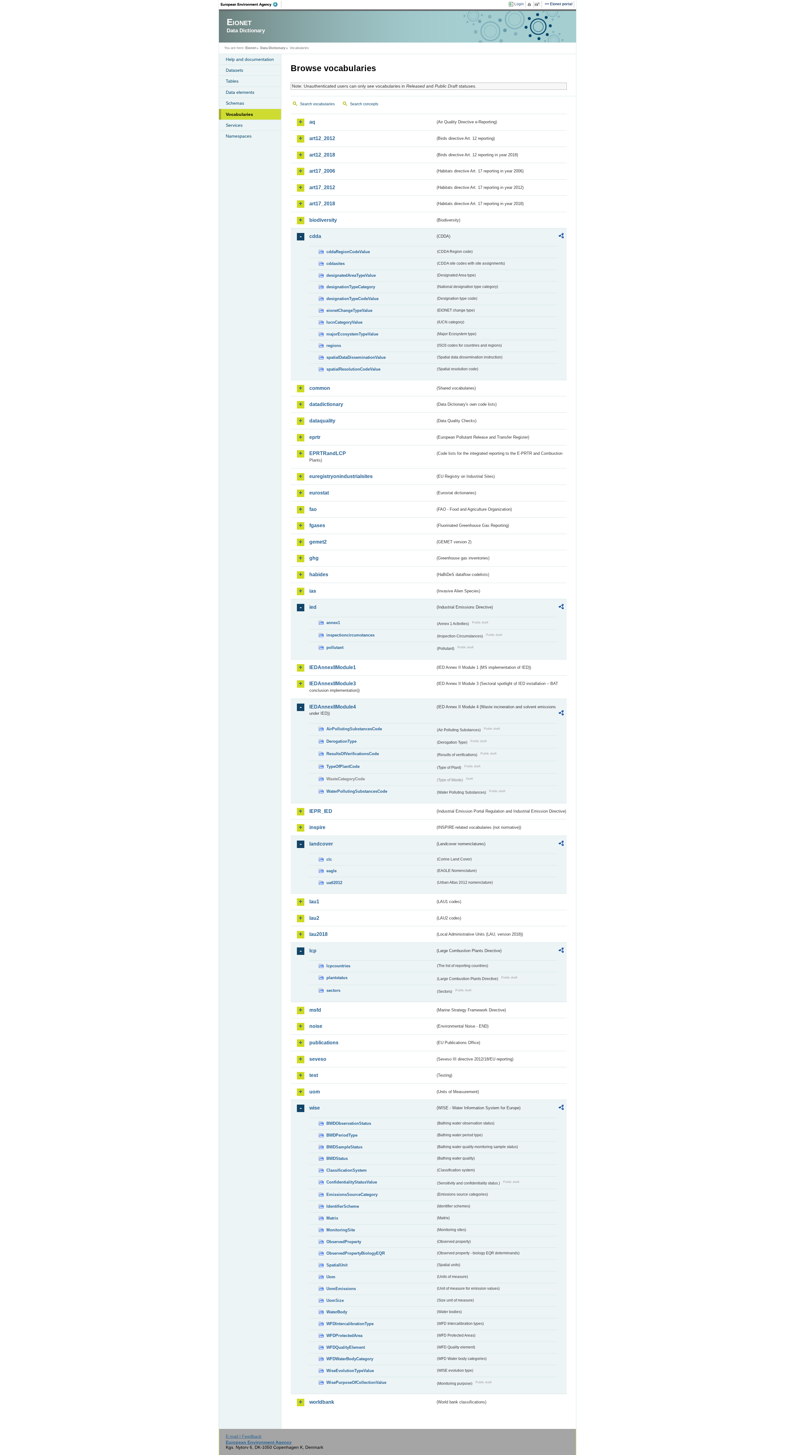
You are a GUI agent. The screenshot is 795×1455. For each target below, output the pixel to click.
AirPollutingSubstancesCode (354, 729)
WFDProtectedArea (344, 1335)
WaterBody (336, 1312)
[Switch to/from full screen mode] (538, 4)
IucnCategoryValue (344, 322)
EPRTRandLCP (327, 453)
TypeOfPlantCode (343, 766)
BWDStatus (337, 1158)
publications (323, 1042)
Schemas (235, 103)
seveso (317, 1059)
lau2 (314, 918)
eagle (331, 871)
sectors (333, 990)
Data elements (240, 92)
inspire (317, 827)
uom (314, 1091)
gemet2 (318, 542)
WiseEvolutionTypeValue (350, 1370)
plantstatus (337, 977)
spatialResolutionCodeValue (353, 369)
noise (315, 1026)
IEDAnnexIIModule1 (332, 667)
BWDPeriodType (341, 1135)
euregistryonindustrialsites (341, 476)
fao (313, 509)
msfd (315, 1010)
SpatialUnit (337, 1265)
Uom (330, 1277)
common (319, 388)
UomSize (335, 1300)
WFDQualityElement (345, 1347)
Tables (232, 81)
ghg (314, 558)
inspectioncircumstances (350, 635)
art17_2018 (322, 203)
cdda (315, 236)
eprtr (314, 437)
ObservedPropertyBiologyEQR (355, 1253)
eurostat (319, 492)
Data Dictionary (272, 48)
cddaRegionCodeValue (348, 251)
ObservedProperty (343, 1241)
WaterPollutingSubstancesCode (356, 791)
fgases (317, 525)
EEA (251, 4)
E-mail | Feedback (243, 1436)
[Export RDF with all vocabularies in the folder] (561, 236)
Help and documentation (250, 59)
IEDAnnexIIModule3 (332, 683)
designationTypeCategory (350, 287)
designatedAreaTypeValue (351, 275)
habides (318, 574)
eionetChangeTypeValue (349, 310)
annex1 (333, 622)
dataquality (322, 420)
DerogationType (341, 741)
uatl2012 (334, 882)
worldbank (321, 1402)
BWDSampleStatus (344, 1147)
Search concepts (364, 104)
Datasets (234, 70)
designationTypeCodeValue (352, 298)
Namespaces (239, 136)
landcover (321, 843)
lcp (312, 950)
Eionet (250, 48)
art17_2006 (322, 171)
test (313, 1075)
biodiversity (323, 220)
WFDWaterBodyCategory (349, 1359)
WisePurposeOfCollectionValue (356, 1382)
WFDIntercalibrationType (350, 1323)
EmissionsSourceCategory (352, 1194)
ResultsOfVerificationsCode (352, 753)
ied (312, 607)
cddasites (335, 263)
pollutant (334, 647)
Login (519, 4)
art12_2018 (322, 154)
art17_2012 (322, 187)
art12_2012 (322, 138)
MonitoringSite (340, 1230)
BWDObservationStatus (348, 1123)
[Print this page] (530, 4)
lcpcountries (338, 966)
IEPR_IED (320, 811)
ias (312, 591)
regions (333, 345)
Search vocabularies (317, 104)
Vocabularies (239, 114)
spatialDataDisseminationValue (356, 357)
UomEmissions (341, 1288)
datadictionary (326, 404)
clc (329, 859)
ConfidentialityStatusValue (351, 1182)
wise (314, 1108)
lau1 (314, 901)
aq (312, 122)
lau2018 (318, 934)
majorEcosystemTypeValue (352, 334)
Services (234, 125)
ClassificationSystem (346, 1170)
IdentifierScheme (342, 1206)
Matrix (332, 1218)
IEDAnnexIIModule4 (332, 706)
